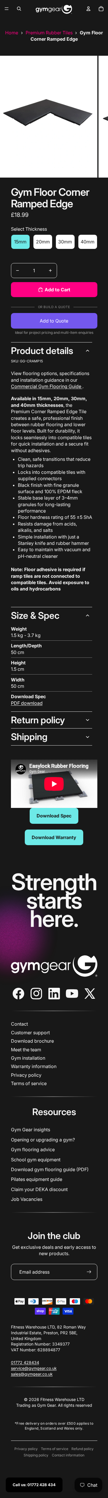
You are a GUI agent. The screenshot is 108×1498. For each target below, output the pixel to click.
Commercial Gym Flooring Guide (46, 386)
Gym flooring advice (33, 1149)
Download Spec (54, 816)
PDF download (27, 703)
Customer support (30, 1032)
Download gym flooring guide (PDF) (50, 1169)
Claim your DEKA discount (39, 1189)
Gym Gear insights (30, 1129)
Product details (42, 350)
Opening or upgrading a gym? (43, 1140)
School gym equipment (35, 1159)
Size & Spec (35, 615)
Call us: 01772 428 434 (34, 1484)
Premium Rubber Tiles (49, 33)
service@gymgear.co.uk (34, 1368)
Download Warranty (54, 837)
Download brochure (32, 1041)
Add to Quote (54, 321)
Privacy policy (26, 1075)
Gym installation (28, 1058)
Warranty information (33, 1066)
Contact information (68, 1455)
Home (11, 33)
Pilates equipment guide (36, 1179)
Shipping (29, 736)
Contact (19, 1024)
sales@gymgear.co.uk (32, 1374)
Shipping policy (36, 1455)
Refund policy (82, 1449)
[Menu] (6, 8)
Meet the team (26, 1049)
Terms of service (29, 1083)
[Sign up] (89, 1271)
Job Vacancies (26, 1199)
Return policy (38, 720)
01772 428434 (25, 1362)
